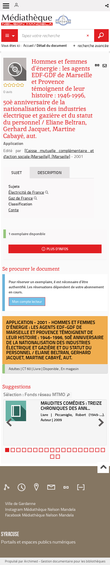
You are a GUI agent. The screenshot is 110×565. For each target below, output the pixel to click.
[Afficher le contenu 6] (35, 450)
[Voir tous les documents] (68, 395)
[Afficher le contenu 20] (58, 457)
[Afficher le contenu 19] (52, 457)
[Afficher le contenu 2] (13, 450)
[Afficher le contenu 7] (41, 450)
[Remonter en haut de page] (103, 467)
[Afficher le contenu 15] (86, 450)
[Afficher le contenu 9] (52, 450)
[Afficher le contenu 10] (58, 450)
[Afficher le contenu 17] (97, 450)
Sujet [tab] (16, 172)
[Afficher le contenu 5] (30, 450)
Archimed (31, 561)
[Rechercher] (46, 192)
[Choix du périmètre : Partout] (9, 35)
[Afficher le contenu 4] (24, 450)
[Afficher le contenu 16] (92, 450)
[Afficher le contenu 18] (103, 450)
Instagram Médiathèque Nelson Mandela (40, 509)
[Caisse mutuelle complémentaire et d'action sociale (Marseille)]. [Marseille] (48, 153)
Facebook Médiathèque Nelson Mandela (39, 515)
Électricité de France (26, 192)
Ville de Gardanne (20, 503)
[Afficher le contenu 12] (69, 450)
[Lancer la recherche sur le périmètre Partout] (101, 35)
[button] (107, 5)
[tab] (7, 487)
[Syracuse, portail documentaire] (37, 20)
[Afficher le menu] (6, 6)
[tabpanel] (48, 198)
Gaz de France (20, 198)
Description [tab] (50, 172)
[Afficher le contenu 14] (80, 450)
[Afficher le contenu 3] (18, 450)
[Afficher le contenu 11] (63, 450)
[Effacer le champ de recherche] (88, 35)
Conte (13, 210)
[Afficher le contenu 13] (75, 450)
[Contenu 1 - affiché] (7, 450)
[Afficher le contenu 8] (47, 450)
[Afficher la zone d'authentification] (17, 5)
